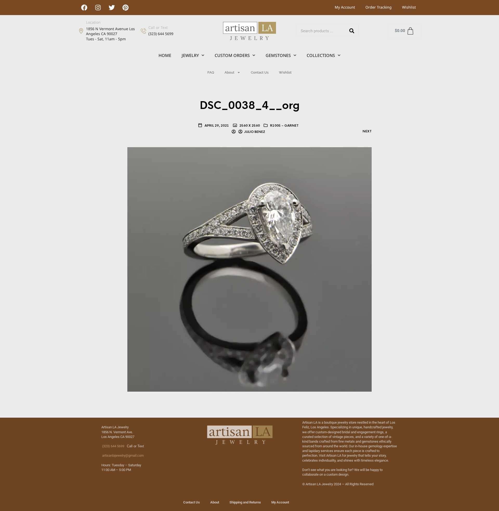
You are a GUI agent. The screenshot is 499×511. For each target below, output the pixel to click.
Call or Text (158, 27)
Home (165, 55)
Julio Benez (254, 132)
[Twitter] (112, 7)
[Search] (351, 31)
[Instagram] (98, 7)
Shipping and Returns (245, 502)
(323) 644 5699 (112, 446)
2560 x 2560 (249, 126)
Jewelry (190, 55)
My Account (345, 7)
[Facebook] (84, 7)
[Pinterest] (125, 7)
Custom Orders (232, 55)
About (229, 72)
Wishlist (409, 7)
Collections (321, 55)
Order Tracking (378, 7)
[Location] (81, 31)
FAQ (210, 72)
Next (367, 131)
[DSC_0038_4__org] (249, 269)
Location (93, 22)
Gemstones (278, 55)
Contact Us (259, 72)
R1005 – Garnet (284, 126)
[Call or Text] (143, 31)
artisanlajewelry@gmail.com (122, 455)
